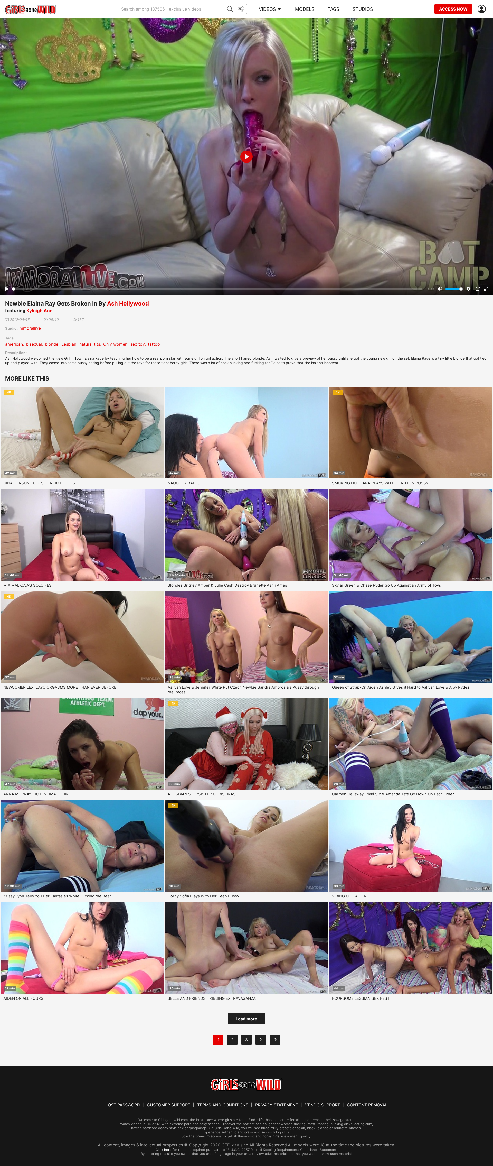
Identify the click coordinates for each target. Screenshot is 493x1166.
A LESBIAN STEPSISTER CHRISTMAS (202, 794)
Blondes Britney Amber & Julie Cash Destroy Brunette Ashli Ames (227, 585)
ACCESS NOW (453, 9)
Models (304, 9)
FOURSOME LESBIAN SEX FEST (361, 998)
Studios (363, 9)
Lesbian (68, 344)
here (168, 1150)
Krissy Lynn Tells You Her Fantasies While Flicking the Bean (57, 896)
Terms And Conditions (222, 1104)
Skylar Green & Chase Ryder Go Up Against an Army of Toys (386, 585)
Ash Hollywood (128, 303)
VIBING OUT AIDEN (349, 896)
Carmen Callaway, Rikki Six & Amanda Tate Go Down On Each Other (393, 794)
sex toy (137, 344)
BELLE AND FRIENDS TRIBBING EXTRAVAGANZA (212, 998)
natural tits (89, 344)
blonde (51, 344)
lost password (123, 1104)
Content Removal (367, 1104)
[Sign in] (483, 9)
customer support (168, 1104)
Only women (115, 344)
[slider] (217, 288)
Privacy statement (276, 1104)
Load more (246, 1018)
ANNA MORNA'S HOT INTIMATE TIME (37, 794)
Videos (267, 9)
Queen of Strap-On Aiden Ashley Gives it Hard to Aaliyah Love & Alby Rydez (400, 687)
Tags (333, 9)
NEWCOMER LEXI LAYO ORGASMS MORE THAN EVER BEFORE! (60, 687)
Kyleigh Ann (39, 310)
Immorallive (29, 328)
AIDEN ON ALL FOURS (23, 998)
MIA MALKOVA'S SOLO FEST (28, 585)
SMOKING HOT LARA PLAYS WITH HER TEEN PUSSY (380, 482)
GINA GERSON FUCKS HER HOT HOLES (39, 482)
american (14, 344)
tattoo (154, 344)
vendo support (322, 1104)
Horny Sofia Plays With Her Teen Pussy (203, 896)
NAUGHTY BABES (184, 482)
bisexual (34, 344)
